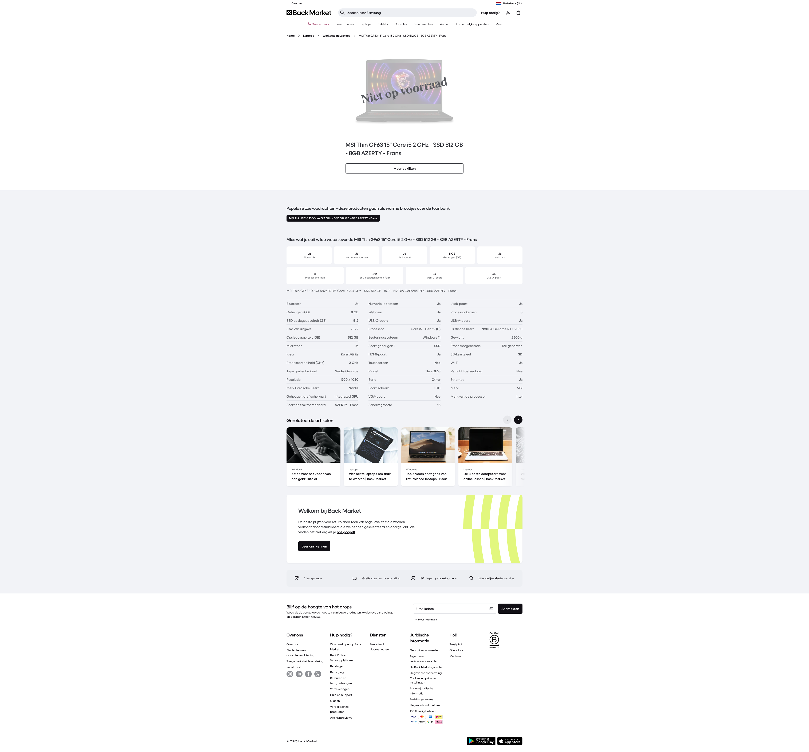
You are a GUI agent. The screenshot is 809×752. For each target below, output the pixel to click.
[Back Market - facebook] (308, 674)
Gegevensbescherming (426, 673)
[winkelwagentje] (518, 12)
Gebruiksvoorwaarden (424, 650)
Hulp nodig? (490, 13)
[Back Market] (309, 12)
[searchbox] (411, 12)
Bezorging (337, 672)
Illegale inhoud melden (425, 705)
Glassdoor (456, 650)
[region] (404, 458)
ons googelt (346, 532)
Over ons (293, 644)
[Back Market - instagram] (290, 674)
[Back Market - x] (317, 674)
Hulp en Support (341, 695)
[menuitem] (345, 24)
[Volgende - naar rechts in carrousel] (518, 420)
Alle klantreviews (341, 718)
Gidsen (335, 701)
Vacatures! (293, 667)
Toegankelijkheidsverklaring (305, 661)
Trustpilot (456, 644)
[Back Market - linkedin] (299, 674)
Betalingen (337, 666)
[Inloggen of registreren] (508, 12)
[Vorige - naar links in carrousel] (507, 420)
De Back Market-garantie (426, 667)
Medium (455, 656)
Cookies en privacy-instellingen (423, 680)
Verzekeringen (340, 689)
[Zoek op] (342, 12)
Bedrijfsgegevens (421, 699)
